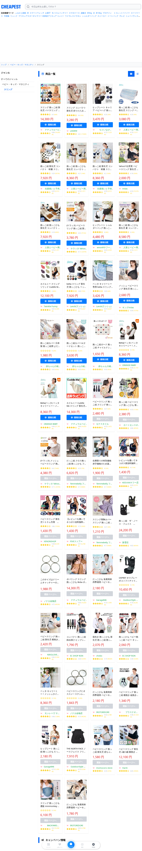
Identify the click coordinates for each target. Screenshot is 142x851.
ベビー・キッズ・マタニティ (15, 84)
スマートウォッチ (37, 13)
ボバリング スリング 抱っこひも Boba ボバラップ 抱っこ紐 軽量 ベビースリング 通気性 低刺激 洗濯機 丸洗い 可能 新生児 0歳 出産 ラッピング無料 (76, 581)
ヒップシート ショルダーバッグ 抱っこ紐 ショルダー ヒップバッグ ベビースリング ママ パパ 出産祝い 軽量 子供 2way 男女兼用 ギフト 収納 (102, 227)
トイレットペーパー (122, 13)
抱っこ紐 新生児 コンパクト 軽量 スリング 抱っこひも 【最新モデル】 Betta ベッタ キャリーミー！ (50, 168)
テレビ (122, 16)
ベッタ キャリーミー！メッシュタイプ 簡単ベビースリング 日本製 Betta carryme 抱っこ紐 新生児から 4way (50, 693)
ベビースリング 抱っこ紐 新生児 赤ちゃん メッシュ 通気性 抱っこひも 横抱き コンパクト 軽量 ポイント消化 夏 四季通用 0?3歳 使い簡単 (102, 751)
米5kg (89, 13)
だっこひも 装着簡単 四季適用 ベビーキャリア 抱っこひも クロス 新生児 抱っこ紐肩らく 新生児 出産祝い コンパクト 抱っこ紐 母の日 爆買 (102, 581)
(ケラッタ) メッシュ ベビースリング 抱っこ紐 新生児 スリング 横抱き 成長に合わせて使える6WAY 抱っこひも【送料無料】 (50, 462)
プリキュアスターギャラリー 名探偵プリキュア (37, 16)
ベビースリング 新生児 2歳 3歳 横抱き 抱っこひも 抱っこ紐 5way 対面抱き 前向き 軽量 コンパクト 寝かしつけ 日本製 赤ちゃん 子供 (129, 751)
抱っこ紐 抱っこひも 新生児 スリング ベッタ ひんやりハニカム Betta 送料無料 (129, 109)
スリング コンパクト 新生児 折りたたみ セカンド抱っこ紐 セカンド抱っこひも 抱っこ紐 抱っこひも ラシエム (76, 109)
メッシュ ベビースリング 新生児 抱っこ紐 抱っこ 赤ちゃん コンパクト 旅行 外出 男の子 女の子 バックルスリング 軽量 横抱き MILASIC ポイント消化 (129, 287)
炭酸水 (83, 13)
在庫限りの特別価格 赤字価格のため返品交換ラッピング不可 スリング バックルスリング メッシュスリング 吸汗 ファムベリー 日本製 (102, 462)
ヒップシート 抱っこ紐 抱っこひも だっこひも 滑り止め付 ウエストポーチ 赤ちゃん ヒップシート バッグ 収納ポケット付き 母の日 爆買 (50, 750)
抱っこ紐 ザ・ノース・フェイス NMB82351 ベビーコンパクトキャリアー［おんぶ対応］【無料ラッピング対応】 (128, 522)
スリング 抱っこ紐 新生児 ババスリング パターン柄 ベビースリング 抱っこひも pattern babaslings (50, 109)
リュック (13, 16)
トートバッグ (112, 16)
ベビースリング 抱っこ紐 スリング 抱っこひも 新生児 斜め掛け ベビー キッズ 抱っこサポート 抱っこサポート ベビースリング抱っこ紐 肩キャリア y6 (102, 403)
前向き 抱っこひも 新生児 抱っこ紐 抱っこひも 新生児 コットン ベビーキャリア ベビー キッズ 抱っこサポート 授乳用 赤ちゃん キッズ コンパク (102, 638)
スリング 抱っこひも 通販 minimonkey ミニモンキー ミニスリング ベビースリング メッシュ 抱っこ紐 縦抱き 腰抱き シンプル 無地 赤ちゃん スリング (50, 805)
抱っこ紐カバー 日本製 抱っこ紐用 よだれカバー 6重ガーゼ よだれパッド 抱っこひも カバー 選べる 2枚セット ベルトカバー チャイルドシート (50, 345)
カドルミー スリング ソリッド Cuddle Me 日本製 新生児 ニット (50, 285)
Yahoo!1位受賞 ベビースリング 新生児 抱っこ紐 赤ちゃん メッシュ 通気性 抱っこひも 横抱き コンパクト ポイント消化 (129, 168)
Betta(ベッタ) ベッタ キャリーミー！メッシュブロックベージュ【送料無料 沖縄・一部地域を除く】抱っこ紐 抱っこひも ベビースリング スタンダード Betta (50, 405)
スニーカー (101, 16)
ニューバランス (132, 16)
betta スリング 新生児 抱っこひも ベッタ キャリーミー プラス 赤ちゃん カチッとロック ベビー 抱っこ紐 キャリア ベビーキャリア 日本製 (76, 285)
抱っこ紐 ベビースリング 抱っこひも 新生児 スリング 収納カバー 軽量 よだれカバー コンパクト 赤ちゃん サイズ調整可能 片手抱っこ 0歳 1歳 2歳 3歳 (129, 404)
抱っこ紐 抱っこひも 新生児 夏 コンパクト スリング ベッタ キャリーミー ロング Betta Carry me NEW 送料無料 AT (129, 227)
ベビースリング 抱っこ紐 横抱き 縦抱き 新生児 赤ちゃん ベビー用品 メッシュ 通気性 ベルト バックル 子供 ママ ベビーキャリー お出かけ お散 (129, 694)
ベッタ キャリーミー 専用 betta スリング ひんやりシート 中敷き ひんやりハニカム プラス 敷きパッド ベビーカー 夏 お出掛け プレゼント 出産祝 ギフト (102, 285)
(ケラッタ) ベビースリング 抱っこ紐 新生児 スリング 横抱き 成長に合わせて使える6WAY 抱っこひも (76, 227)
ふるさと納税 (20, 13)
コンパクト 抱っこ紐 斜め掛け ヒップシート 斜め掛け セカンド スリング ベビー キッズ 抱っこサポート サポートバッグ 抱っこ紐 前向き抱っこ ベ (76, 638)
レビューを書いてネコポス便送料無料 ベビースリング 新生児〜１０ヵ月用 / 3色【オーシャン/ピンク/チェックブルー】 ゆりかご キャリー (129, 462)
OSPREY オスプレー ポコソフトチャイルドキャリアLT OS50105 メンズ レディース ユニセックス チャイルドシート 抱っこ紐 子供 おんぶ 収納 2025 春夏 (129, 579)
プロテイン (107, 13)
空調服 (6, 16)
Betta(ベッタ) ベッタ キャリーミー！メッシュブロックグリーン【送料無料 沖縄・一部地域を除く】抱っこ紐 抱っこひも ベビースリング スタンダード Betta (129, 344)
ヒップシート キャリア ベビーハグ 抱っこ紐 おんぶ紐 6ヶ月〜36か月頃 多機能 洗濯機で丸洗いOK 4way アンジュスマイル (103, 109)
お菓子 (48, 13)
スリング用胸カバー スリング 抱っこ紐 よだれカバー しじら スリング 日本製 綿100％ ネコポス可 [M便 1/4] (102, 521)
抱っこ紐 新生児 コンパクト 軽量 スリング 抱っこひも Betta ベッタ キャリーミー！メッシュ (102, 168)
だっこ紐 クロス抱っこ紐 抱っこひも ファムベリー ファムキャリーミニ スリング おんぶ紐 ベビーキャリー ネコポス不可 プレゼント (76, 462)
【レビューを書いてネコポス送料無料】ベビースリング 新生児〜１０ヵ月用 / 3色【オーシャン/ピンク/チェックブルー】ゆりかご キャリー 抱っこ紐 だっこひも (77, 521)
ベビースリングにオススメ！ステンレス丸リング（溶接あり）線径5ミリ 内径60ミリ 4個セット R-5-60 (77, 693)
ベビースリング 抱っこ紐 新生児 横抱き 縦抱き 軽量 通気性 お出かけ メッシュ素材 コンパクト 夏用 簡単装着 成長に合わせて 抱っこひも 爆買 (50, 638)
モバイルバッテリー (60, 13)
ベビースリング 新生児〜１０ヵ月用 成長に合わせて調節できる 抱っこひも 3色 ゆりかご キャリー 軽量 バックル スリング (50, 521)
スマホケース (74, 13)
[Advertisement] (71, 40)
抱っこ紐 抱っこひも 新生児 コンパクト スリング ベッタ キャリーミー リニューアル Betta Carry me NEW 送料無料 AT (50, 227)
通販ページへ (103, 418)
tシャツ (61, 16)
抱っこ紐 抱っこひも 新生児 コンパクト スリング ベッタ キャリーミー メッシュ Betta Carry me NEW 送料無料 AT (76, 168)
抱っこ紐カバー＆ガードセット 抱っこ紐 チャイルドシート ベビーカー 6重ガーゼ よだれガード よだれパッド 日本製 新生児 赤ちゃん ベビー (76, 345)
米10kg (99, 13)
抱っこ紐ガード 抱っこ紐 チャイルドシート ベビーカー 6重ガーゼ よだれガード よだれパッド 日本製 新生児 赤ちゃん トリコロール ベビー (102, 346)
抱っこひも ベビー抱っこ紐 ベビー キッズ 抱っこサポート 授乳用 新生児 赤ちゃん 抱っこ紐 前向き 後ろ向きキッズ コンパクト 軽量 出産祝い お (129, 638)
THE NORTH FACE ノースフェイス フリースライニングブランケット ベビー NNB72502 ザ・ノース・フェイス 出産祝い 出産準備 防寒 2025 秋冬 (76, 750)
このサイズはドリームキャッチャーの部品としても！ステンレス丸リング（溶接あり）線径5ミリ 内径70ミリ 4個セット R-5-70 (50, 581)
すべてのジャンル (9, 79)
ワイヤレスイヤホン (73, 16)
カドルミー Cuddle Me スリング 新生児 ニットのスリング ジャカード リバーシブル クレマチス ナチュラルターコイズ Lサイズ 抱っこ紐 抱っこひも (76, 405)
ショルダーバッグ (89, 16)
